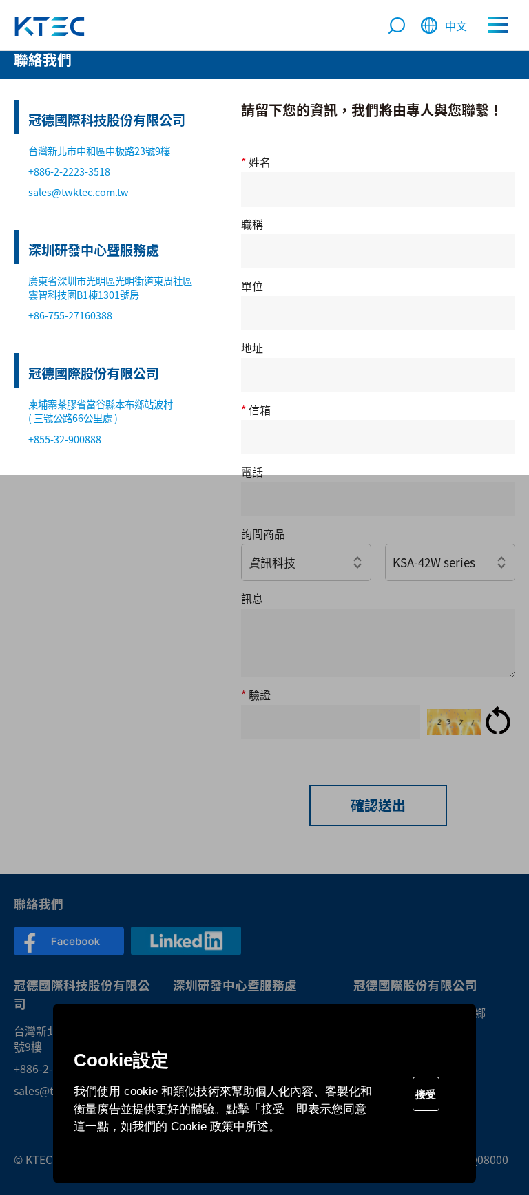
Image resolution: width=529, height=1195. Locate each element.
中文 (456, 25)
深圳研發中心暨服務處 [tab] (93, 250)
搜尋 (396, 27)
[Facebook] (69, 941)
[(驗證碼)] (454, 722)
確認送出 (378, 805)
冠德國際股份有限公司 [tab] (93, 373)
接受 (425, 1094)
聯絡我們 (49, 26)
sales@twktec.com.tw (78, 192)
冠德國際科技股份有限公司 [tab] (106, 119)
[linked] (186, 941)
